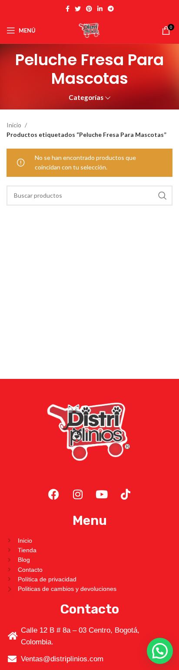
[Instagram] (78, 494)
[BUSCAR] (162, 196)
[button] (160, 651)
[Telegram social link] (110, 8)
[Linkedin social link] (100, 8)
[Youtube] (102, 494)
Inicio (15, 125)
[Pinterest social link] (89, 8)
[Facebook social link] (67, 8)
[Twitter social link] (77, 8)
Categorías (86, 97)
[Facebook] (54, 494)
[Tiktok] (125, 494)
